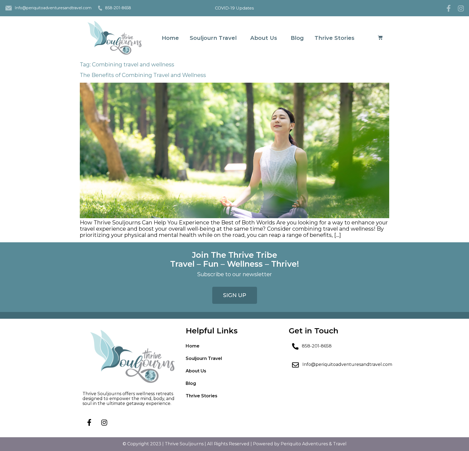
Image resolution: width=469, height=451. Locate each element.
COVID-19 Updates (234, 8)
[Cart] (380, 38)
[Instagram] (460, 8)
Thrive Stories (334, 38)
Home (170, 38)
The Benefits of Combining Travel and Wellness (143, 75)
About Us (263, 38)
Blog (297, 38)
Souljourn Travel (213, 38)
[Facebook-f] (448, 8)
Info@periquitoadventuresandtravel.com (53, 7)
